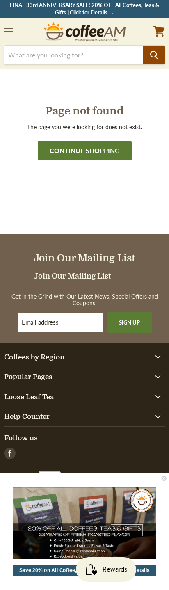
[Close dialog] (164, 478)
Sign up (129, 322)
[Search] (154, 55)
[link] (84, 523)
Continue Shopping (85, 150)
